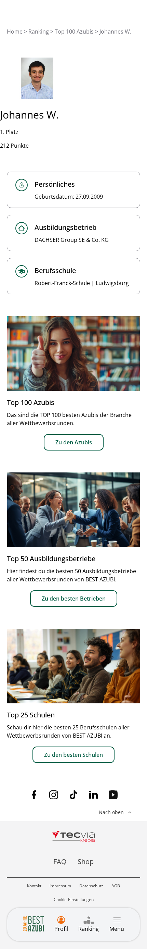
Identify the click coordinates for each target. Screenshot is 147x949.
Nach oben (111, 812)
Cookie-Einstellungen (74, 899)
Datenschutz (91, 886)
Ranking (38, 31)
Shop (86, 861)
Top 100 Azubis (74, 31)
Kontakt (34, 886)
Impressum (60, 886)
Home (15, 31)
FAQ (60, 861)
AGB (115, 886)
